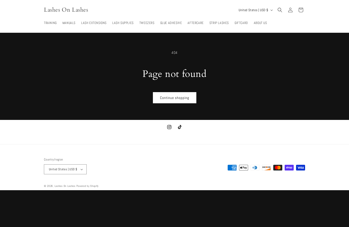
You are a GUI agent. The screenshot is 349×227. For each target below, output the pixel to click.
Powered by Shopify (87, 186)
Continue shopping (174, 97)
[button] (280, 10)
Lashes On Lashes (65, 186)
